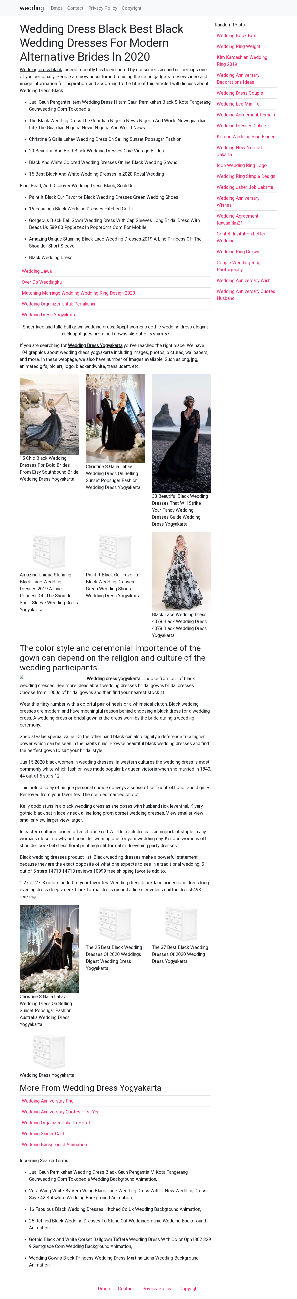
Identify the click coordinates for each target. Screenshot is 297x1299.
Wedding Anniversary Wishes (238, 201)
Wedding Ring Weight (238, 46)
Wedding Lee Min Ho (238, 104)
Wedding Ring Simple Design (246, 176)
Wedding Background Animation (54, 1144)
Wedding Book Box (236, 35)
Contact (75, 8)
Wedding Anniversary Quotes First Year (61, 1112)
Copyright (132, 8)
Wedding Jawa (37, 271)
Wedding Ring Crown (238, 251)
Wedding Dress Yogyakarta (49, 315)
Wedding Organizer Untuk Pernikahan (59, 304)
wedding (32, 8)
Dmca (57, 8)
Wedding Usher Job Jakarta (245, 187)
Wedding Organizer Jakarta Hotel (56, 1122)
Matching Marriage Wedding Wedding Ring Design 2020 (78, 293)
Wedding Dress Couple (240, 93)
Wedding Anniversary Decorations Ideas (238, 78)
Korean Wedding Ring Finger (246, 136)
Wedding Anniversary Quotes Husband (246, 295)
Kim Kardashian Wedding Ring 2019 (242, 61)
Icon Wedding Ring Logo (242, 165)
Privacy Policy (102, 8)
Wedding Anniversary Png (48, 1101)
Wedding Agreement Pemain (246, 115)
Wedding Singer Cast (43, 1133)
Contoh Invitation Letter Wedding (241, 237)
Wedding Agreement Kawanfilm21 (237, 219)
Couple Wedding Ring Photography (238, 266)
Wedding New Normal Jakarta (239, 151)
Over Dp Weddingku (42, 282)
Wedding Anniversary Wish (244, 280)
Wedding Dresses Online (241, 126)
